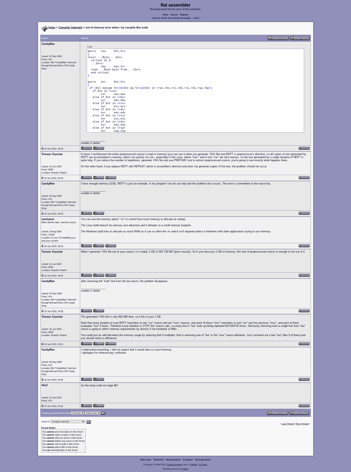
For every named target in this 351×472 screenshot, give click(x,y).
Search (174, 14)
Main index (146, 460)
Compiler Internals (70, 27)
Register (184, 14)
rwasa (185, 469)
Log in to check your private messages (171, 18)
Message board (203, 460)
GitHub (194, 464)
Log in (196, 18)
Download (159, 460)
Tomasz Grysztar (174, 464)
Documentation (173, 460)
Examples (188, 460)
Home (165, 14)
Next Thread (302, 424)
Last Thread (288, 424)
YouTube (203, 464)
